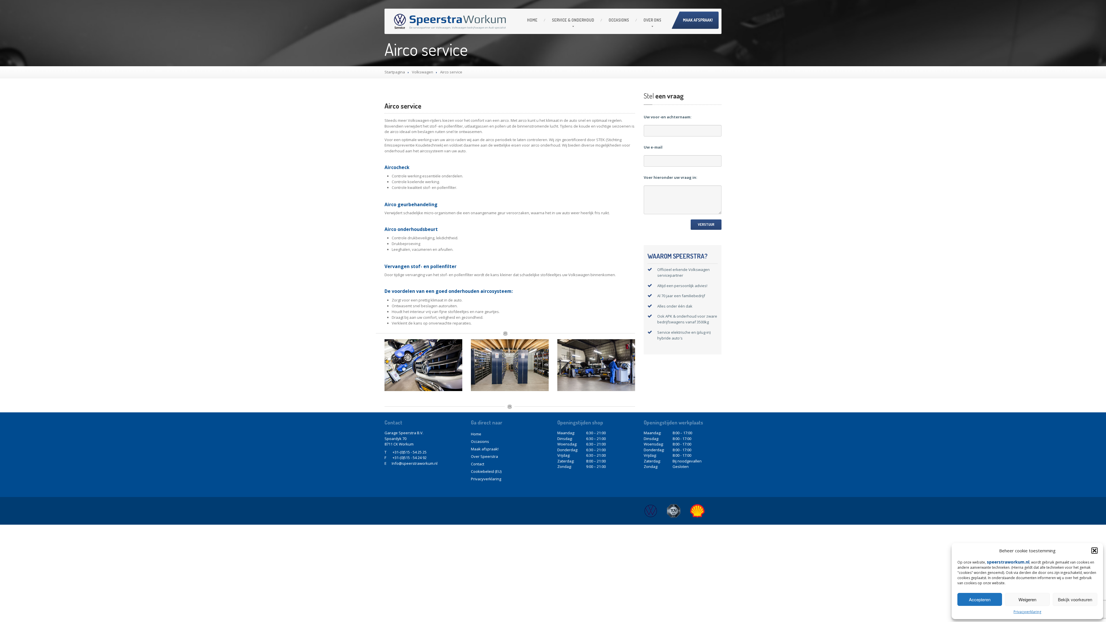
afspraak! (485, 449)
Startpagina (395, 72)
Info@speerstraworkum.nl (415, 463)
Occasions (619, 20)
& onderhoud (573, 20)
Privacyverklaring (1027, 611)
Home (532, 20)
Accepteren (980, 599)
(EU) (486, 471)
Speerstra (484, 456)
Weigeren (1027, 599)
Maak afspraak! (698, 20)
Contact (477, 463)
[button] (1094, 550)
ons (652, 20)
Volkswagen (422, 72)
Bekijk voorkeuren (1075, 599)
